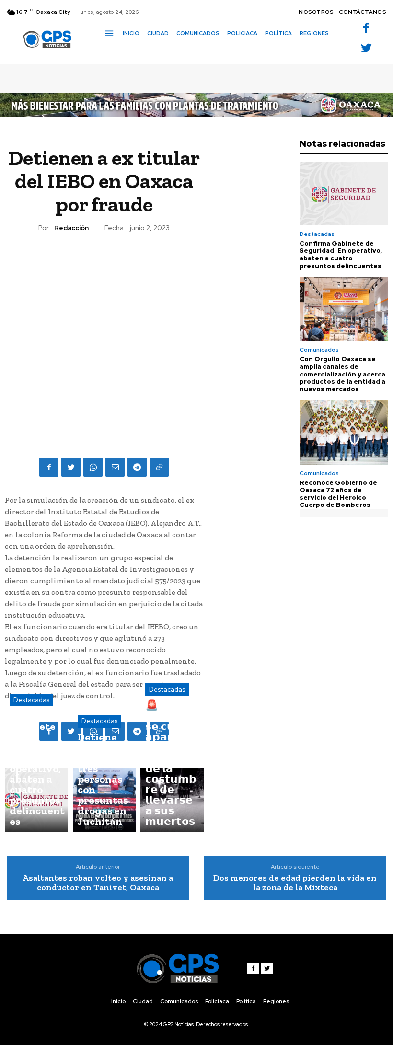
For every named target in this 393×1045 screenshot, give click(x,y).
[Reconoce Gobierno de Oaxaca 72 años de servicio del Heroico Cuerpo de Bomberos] (344, 432)
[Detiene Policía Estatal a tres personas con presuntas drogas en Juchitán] (104, 800)
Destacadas (31, 700)
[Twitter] (366, 49)
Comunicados (319, 349)
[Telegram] (137, 467)
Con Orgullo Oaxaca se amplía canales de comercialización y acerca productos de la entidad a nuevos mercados (342, 374)
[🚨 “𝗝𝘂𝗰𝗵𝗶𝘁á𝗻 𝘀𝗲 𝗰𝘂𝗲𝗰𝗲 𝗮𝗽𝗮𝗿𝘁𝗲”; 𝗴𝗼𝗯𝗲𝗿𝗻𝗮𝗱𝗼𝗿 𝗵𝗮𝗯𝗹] (172, 800)
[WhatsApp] (93, 467)
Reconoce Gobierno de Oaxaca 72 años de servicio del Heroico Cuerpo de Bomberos (338, 494)
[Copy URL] (159, 467)
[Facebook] (366, 29)
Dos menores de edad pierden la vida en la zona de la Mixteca (295, 882)
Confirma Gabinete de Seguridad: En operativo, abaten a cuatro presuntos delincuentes (341, 254)
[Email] (115, 467)
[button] (108, 50)
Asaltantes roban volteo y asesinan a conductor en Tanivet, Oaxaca (98, 882)
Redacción (71, 228)
